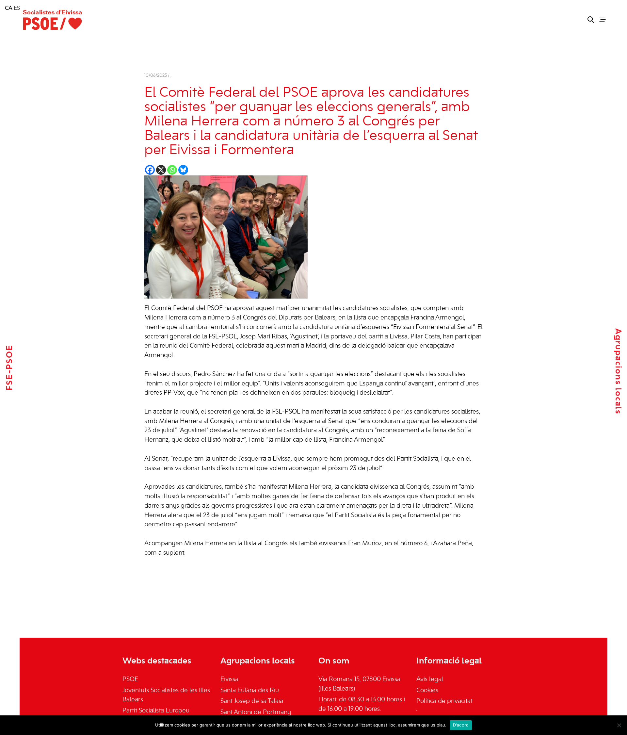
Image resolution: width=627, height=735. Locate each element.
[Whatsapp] (172, 170)
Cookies (427, 691)
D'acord (461, 724)
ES (17, 8)
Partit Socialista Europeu (155, 711)
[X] (161, 170)
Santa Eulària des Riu (249, 691)
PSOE (130, 679)
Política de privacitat (444, 701)
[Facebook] (150, 170)
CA (8, 8)
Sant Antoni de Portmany (255, 712)
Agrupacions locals (618, 371)
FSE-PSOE (10, 367)
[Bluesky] (183, 170)
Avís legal (429, 679)
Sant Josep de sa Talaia (251, 701)
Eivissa (229, 679)
